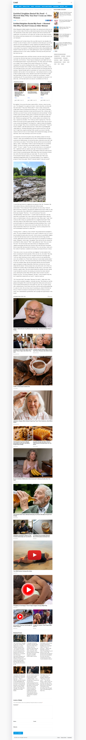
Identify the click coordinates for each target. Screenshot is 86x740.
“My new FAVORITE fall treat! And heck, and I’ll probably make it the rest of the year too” (65, 14)
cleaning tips (57, 56)
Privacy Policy (63, 737)
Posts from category (60, 9)
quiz (68, 62)
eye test (68, 56)
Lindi (15, 2)
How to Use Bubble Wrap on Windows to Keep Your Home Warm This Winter (65, 44)
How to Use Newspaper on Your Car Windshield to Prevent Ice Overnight (65, 35)
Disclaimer (70, 737)
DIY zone (18, 20)
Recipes (62, 6)
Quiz (66, 6)
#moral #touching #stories (59, 54)
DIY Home (63, 56)
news (61, 60)
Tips (58, 64)
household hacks (57, 58)
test (55, 64)
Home (16, 6)
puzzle (64, 62)
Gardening (56, 6)
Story (18, 9)
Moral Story (26, 6)
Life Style (56, 60)
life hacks (65, 58)
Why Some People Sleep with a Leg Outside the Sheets (65, 21)
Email (34, 721)
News (20, 6)
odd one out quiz (57, 62)
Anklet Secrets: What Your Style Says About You (65, 28)
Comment (16, 704)
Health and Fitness (47, 6)
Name (14, 721)
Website (15, 727)
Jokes (32, 6)
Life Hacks (37, 6)
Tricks (62, 64)
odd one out (66, 60)
